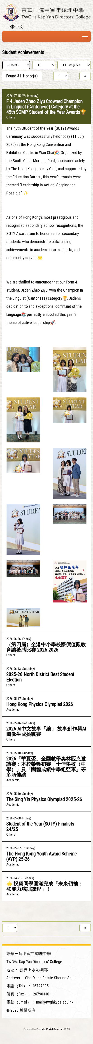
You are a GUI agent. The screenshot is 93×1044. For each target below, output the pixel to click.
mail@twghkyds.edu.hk (54, 1002)
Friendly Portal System (50, 1029)
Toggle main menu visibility (85, 36)
